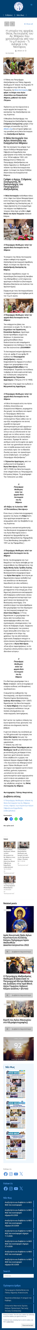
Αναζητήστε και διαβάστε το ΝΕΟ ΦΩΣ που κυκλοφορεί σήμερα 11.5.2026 (18, 1233)
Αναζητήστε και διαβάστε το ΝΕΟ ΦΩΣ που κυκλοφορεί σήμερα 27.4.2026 (18, 1243)
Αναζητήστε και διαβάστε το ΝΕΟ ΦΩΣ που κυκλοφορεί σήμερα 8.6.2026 (18, 1212)
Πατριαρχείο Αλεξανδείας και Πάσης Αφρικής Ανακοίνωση (17, 1291)
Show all (29, 24)
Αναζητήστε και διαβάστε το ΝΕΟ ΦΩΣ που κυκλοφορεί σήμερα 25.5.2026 (18, 1223)
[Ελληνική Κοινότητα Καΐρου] (18, 6)
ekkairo (19, 51)
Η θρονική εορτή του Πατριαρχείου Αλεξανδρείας (9, 885)
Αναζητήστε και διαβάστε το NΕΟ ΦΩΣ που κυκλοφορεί (18, 1203)
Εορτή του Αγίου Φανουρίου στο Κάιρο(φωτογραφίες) (17, 1021)
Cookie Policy (10, 1321)
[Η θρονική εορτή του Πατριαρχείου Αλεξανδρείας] (10, 879)
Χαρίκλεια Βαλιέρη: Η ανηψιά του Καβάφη (18, 1299)
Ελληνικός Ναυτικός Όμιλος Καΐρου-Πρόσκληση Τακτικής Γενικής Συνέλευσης (16, 1308)
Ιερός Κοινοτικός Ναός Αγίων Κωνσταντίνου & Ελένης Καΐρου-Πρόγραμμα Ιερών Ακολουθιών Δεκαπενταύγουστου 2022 (17, 940)
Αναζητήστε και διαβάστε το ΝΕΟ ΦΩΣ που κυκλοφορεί (18, 1253)
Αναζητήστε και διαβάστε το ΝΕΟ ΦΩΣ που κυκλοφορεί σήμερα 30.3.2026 (18, 1262)
